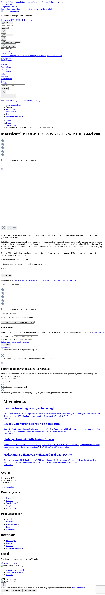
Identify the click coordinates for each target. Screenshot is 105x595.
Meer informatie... (79, 588)
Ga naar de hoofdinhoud (11, 2)
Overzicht (5, 56)
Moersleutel (33, 280)
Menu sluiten (10, 46)
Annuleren (5, 347)
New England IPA (68, 280)
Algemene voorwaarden (16, 570)
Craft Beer (56, 280)
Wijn (8, 519)
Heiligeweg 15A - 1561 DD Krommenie (17, 20)
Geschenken (11, 529)
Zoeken (5, 28)
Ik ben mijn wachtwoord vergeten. (15, 342)
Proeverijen (5, 9)
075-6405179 (6, 4)
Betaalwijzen (33, 56)
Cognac (9, 506)
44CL (40, 280)
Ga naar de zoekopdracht (31, 2)
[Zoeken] (3, 38)
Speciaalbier (23, 280)
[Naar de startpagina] (10, 11)
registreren (7, 53)
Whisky (9, 501)
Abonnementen (55, 56)
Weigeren (5, 590)
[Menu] (7, 22)
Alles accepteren (29, 590)
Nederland (47, 280)
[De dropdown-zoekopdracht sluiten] (3, 31)
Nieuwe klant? (98, 332)
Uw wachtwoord (8, 339)
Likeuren (10, 522)
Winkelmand (6, 275)
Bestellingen (44, 56)
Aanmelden (5, 51)
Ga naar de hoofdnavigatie (52, 2)
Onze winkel (16, 9)
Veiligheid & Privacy (14, 572)
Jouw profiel (14, 56)
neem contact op (7, 487)
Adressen (24, 56)
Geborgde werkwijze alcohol (40, 9)
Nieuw (9, 498)
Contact (25, 9)
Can (15, 280)
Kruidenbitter (11, 524)
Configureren (16, 590)
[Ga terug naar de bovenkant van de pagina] (3, 584)
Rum (8, 527)
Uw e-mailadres (7, 337)
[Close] (2, 593)
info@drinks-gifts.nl (9, 7)
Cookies (9, 575)
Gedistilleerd (11, 508)
